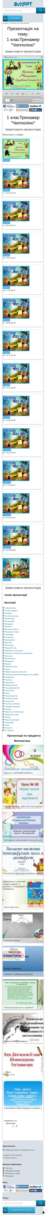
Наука (7, 669)
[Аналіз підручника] (23, 894)
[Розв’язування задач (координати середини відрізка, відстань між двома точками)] (23, 1095)
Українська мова (12, 714)
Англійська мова (12, 616)
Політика (8, 680)
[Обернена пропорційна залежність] (23, 760)
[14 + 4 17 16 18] (16, 341)
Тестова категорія (12, 704)
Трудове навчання (12, 706)
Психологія (9, 690)
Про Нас (9, 1168)
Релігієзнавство (11, 696)
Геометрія (9, 637)
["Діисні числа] (23, 1062)
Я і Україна (9, 730)
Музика (8, 664)
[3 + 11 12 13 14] (16, 503)
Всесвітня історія (12, 632)
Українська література (14, 712)
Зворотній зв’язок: (20, 1150)
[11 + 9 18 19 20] (16, 406)
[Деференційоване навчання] (23, 1028)
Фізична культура (12, 720)
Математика (10, 658)
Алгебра (8, 613)
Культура (8, 656)
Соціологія (9, 701)
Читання (8, 728)
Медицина (9, 661)
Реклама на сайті (12, 1173)
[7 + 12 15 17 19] (16, 179)
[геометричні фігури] (23, 928)
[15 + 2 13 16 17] (16, 471)
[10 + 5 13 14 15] (16, 373)
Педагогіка (9, 677)
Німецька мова (11, 666)
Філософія (9, 722)
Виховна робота (11, 629)
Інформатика (10, 608)
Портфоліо (9, 682)
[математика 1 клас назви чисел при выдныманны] (23, 793)
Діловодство (10, 640)
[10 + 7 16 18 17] (16, 276)
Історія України (11, 611)
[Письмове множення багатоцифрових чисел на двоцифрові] (23, 861)
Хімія (7, 725)
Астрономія (10, 621)
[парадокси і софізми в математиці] (23, 961)
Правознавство (11, 685)
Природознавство (12, 688)
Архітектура (10, 618)
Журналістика (10, 648)
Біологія (8, 626)
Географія (9, 634)
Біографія (9, 624)
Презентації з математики (19, 23)
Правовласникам (12, 1171)
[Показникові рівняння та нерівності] (23, 995)
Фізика (7, 717)
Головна (6, 23)
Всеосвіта (9, 1176)
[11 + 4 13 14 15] (16, 244)
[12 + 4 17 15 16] (16, 438)
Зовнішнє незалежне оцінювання (19, 653)
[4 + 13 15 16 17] (16, 211)
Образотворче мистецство (16, 672)
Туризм (8, 709)
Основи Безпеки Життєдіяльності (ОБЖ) (22, 674)
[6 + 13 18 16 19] (16, 308)
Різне (7, 693)
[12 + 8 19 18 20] (16, 536)
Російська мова (11, 698)
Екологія (8, 643)
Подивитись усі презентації (10, 1122)
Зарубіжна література (14, 651)
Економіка (9, 645)
